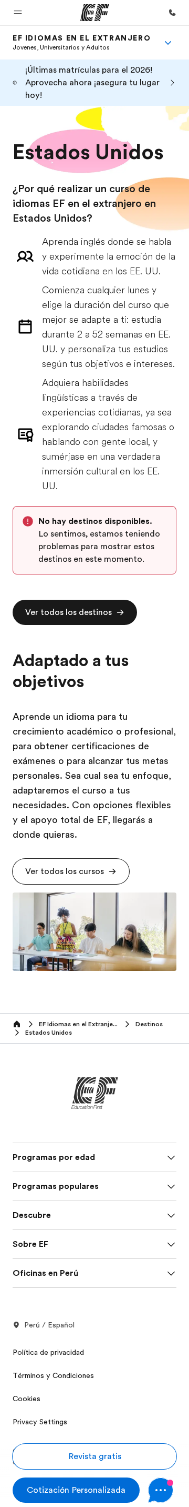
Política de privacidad (48, 1352)
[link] (82, 43)
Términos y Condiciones (53, 1375)
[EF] (94, 12)
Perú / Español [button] (49, 1325)
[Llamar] (172, 12)
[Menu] (168, 42)
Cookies (26, 1398)
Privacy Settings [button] (40, 1421)
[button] (18, 12)
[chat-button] (162, 1490)
